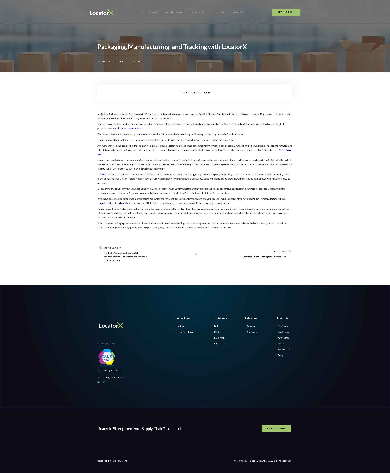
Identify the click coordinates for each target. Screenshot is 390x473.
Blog (280, 355)
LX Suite (103, 174)
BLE (216, 326)
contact (238, 12)
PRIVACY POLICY (240, 461)
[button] (149, 12)
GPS (216, 331)
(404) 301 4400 (112, 370)
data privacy (125, 203)
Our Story (283, 326)
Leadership (283, 331)
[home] (102, 12)
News (281, 343)
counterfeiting (106, 203)
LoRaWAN (219, 337)
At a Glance (283, 337)
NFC (216, 343)
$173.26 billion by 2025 (129, 128)
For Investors (284, 349)
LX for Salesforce (185, 331)
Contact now (276, 428)
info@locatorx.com (114, 377)
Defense (250, 326)
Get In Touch (285, 12)
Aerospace (251, 331)
